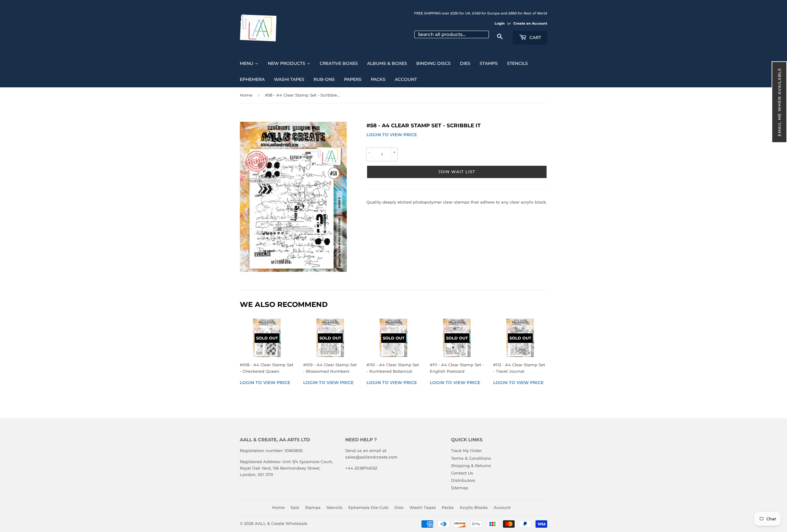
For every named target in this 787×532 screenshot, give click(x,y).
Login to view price (391, 134)
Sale (295, 507)
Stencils (334, 507)
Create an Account (530, 23)
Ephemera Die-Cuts (368, 507)
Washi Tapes (422, 507)
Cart (534, 37)
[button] (779, 102)
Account (502, 507)
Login (500, 23)
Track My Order (466, 450)
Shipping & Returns (471, 465)
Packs (448, 507)
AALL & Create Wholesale (281, 523)
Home (246, 95)
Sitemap (459, 487)
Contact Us (462, 472)
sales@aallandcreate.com (371, 457)
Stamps (313, 507)
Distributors (463, 480)
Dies (399, 507)
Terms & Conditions (471, 458)
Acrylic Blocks (474, 507)
